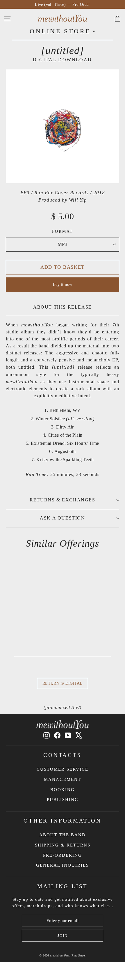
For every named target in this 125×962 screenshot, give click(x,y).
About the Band (62, 834)
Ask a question (62, 517)
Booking (62, 789)
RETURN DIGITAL (62, 683)
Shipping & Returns (62, 845)
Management (62, 779)
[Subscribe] (62, 936)
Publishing (62, 799)
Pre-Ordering (62, 855)
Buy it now (62, 284)
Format (62, 231)
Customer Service (62, 769)
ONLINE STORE (60, 31)
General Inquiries (62, 865)
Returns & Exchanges (62, 499)
